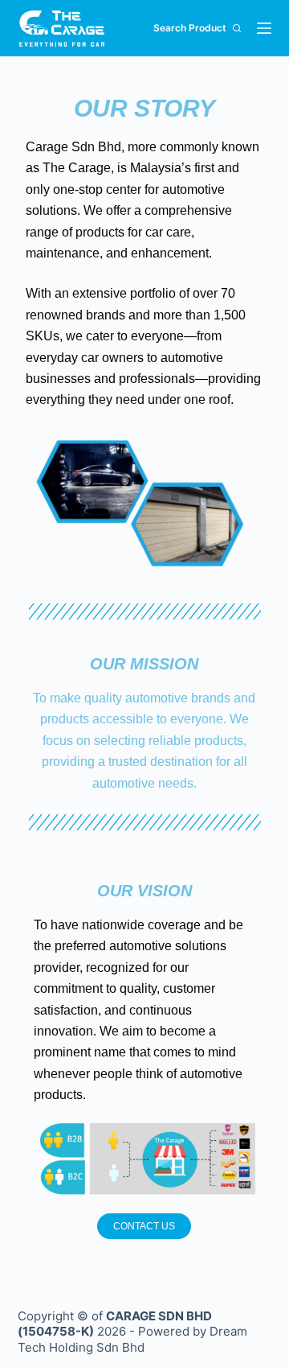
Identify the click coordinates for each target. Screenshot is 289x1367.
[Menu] (264, 28)
